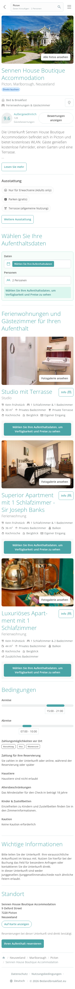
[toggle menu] (69, 6)
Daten (8, 256)
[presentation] (37, 264)
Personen (10, 272)
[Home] (4, 957)
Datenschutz (19, 974)
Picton (7, 84)
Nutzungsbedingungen (47, 974)
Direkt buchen (11, 89)
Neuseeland (45, 84)
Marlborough (23, 84)
